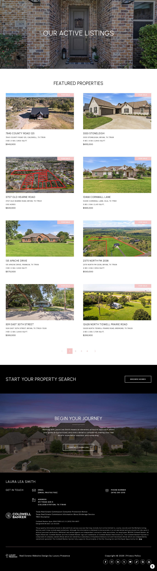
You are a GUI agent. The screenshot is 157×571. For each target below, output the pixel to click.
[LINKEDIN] (118, 562)
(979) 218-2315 (118, 493)
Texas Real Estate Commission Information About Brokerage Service (65, 514)
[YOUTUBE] (130, 562)
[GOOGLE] (142, 562)
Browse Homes (138, 379)
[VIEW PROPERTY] (40, 119)
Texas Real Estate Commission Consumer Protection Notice (61, 512)
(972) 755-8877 (73, 521)
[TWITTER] (124, 562)
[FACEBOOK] (105, 562)
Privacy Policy (133, 556)
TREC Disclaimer (43, 517)
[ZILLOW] (149, 562)
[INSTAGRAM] (111, 562)
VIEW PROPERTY (39, 121)
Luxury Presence (61, 555)
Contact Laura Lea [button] (78, 447)
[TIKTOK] (136, 562)
